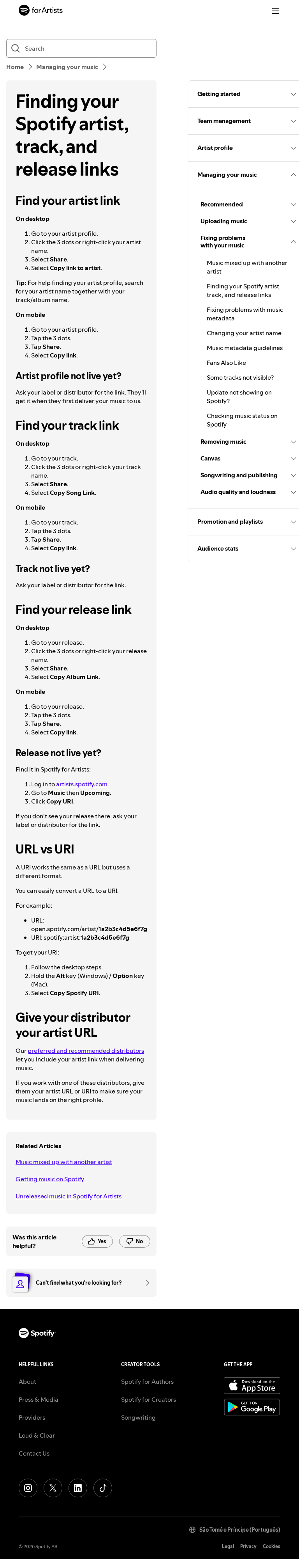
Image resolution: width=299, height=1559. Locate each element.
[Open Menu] (275, 11)
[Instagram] (28, 1488)
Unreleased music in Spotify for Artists (68, 1196)
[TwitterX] (53, 1488)
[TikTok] (102, 1488)
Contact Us (34, 1453)
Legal (228, 1546)
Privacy (248, 1546)
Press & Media (38, 1399)
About (27, 1381)
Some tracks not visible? (240, 377)
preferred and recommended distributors (86, 1050)
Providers (32, 1417)
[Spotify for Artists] (41, 11)
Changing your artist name (244, 333)
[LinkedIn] (78, 1488)
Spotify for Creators (148, 1399)
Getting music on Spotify (50, 1179)
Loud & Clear (37, 1435)
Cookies (271, 1546)
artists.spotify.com (81, 784)
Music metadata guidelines (245, 347)
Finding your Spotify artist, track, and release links (244, 290)
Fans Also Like (226, 362)
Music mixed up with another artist (64, 1161)
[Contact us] (144, 1282)
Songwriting (138, 1417)
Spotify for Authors (147, 1381)
